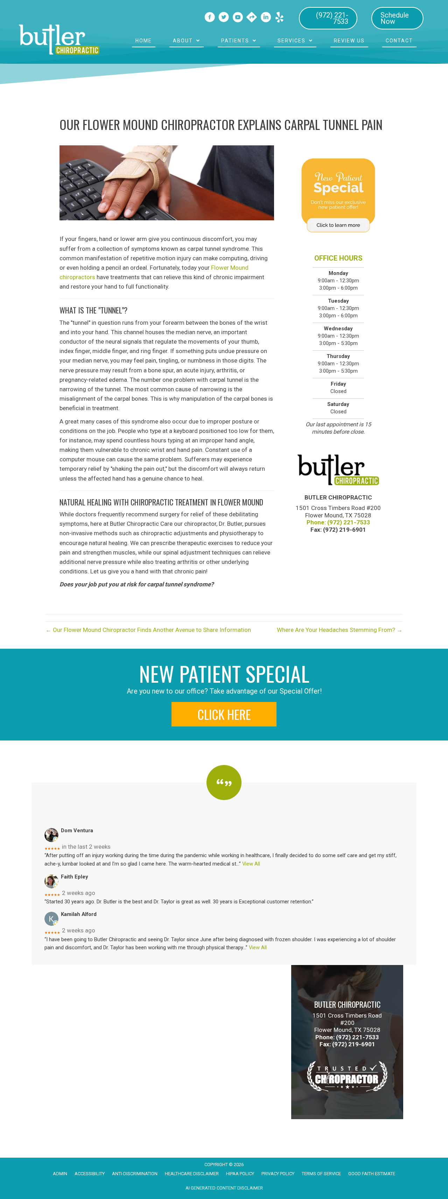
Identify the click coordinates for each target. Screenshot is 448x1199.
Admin (60, 1173)
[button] (224, 714)
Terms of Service (321, 1173)
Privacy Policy (277, 1173)
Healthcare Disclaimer (192, 1173)
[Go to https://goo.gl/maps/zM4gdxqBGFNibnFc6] (251, 18)
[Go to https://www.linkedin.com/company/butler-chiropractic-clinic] (265, 18)
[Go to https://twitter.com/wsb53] (223, 18)
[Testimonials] (224, 789)
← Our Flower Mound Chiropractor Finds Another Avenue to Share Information (148, 629)
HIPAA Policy (240, 1173)
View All (251, 864)
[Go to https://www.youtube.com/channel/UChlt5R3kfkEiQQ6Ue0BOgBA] (237, 18)
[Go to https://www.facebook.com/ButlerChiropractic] (209, 18)
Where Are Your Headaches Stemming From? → (339, 629)
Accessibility (90, 1173)
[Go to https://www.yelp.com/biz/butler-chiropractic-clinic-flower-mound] (279, 18)
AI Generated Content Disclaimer (224, 1188)
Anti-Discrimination (135, 1173)
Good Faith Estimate (371, 1173)
